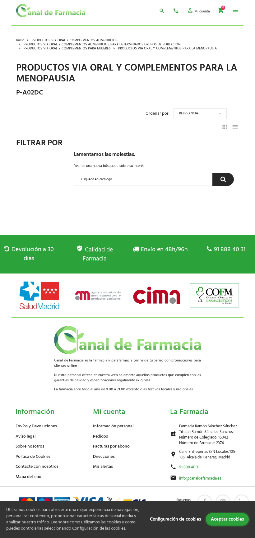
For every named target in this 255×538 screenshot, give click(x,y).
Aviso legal (25, 436)
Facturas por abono (111, 446)
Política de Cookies (33, 456)
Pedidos (100, 436)
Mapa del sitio (28, 477)
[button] (198, 11)
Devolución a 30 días (32, 254)
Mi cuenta (109, 412)
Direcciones (104, 456)
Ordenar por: (157, 113)
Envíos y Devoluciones (36, 426)
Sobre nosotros (30, 446)
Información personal (113, 426)
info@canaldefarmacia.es (200, 478)
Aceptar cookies (227, 519)
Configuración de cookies (175, 519)
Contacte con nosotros (37, 466)
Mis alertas (103, 466)
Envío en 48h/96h (164, 250)
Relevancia (188, 113)
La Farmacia (189, 412)
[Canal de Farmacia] (50, 10)
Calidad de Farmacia (98, 254)
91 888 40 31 (229, 250)
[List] (235, 128)
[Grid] (224, 128)
